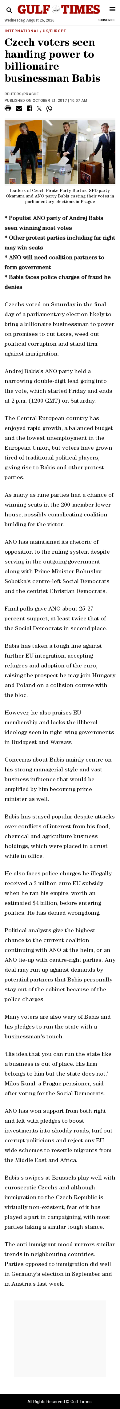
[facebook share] (29, 109)
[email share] (19, 109)
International (22, 31)
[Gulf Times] (59, 15)
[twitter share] (39, 108)
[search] (9, 10)
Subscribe (106, 20)
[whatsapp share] (50, 108)
